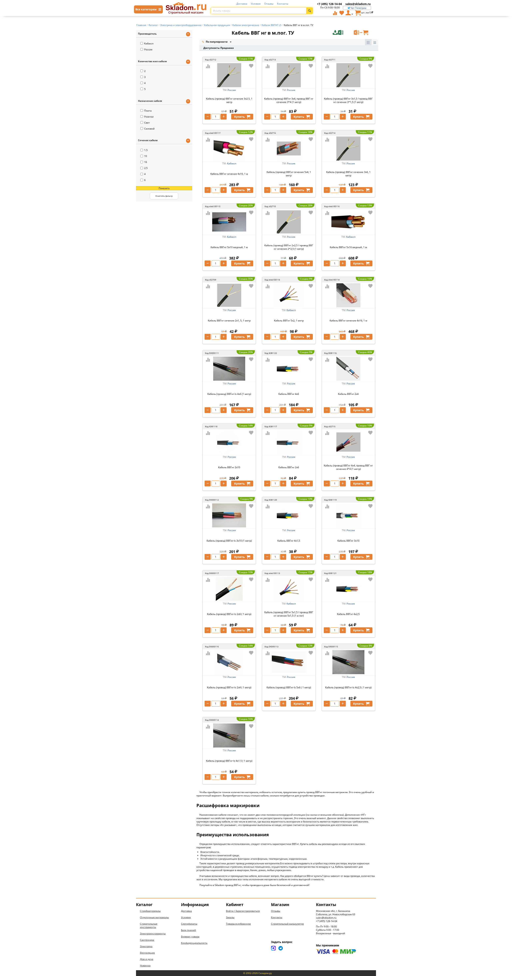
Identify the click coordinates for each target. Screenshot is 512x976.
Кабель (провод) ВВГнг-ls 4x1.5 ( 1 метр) (229, 760)
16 (145, 162)
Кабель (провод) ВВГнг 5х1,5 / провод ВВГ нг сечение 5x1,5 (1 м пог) (288, 614)
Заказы (230, 917)
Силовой (149, 128)
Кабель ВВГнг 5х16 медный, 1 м (348, 247)
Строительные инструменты (148, 925)
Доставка (241, 3)
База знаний (188, 930)
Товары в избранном (238, 923)
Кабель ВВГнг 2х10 (229, 467)
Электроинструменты (153, 933)
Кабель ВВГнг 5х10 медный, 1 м (229, 247)
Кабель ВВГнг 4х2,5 (348, 614)
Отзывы (268, 3)
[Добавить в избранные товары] (251, 65)
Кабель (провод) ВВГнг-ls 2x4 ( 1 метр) (229, 687)
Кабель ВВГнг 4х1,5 (288, 540)
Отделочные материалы (154, 917)
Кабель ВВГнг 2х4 (348, 394)
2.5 (146, 168)
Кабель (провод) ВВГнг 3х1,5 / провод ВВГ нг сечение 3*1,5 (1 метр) (348, 100)
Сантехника (147, 940)
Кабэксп (148, 43)
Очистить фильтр (164, 196)
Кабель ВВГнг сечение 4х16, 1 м (348, 320)
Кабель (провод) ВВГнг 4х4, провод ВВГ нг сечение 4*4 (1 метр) (348, 467)
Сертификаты (189, 923)
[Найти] (309, 10)
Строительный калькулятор (287, 923)
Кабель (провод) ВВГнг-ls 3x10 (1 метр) (229, 540)
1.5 (146, 150)
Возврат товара (190, 936)
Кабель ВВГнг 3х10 (348, 540)
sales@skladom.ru (358, 4)
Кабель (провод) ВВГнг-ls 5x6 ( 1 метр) (289, 687)
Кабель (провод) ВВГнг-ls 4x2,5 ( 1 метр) (348, 687)
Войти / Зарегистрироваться (243, 911)
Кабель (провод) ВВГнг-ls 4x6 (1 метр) (229, 394)
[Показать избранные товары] (341, 13)
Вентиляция (147, 952)
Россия (148, 49)
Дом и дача (146, 959)
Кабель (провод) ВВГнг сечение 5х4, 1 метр (289, 173)
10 (145, 156)
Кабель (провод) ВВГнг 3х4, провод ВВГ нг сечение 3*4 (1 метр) (288, 100)
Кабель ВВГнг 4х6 (288, 394)
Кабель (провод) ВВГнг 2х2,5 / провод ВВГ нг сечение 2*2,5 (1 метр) (288, 247)
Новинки (145, 965)
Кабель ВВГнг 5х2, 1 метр (289, 320)
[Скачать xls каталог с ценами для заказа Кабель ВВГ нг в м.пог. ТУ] (343, 32)
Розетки (149, 116)
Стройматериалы (150, 911)
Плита (148, 110)
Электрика (146, 946)
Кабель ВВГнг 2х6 (288, 467)
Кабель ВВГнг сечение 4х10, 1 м (229, 174)
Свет (147, 122)
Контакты (282, 3)
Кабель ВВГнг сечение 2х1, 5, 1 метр (229, 320)
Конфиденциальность (194, 943)
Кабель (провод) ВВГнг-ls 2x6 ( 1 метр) (229, 614)
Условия (256, 3)
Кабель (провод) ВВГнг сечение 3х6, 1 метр (348, 173)
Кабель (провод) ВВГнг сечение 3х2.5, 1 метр (229, 100)
